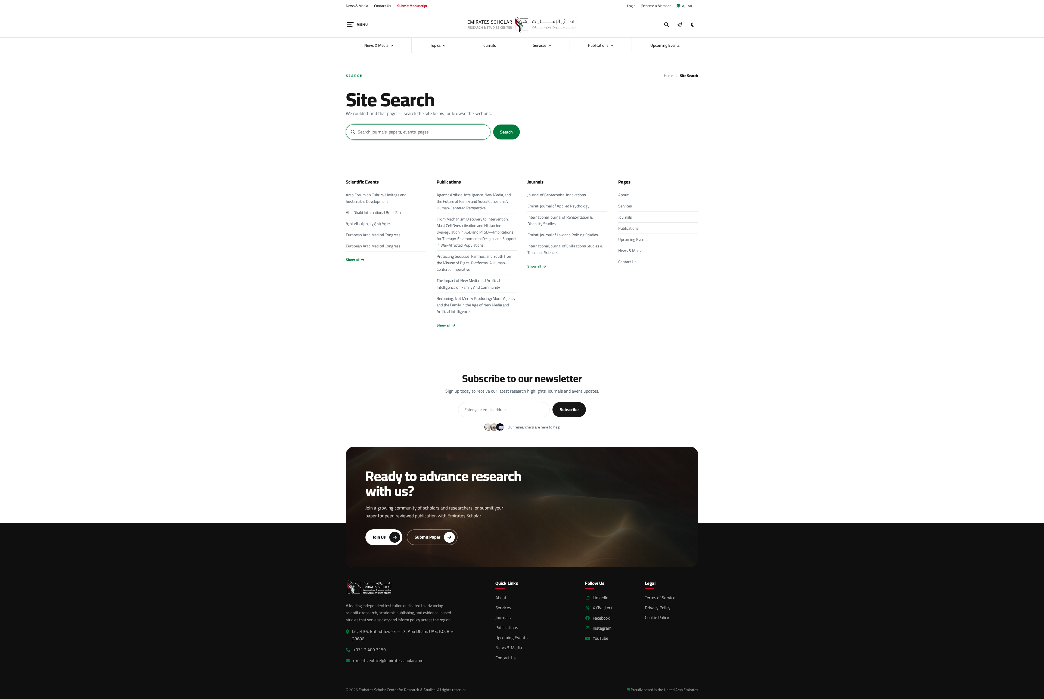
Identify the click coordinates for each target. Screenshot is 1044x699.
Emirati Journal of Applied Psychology (558, 206)
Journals (489, 45)
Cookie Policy (657, 617)
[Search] (666, 24)
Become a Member (656, 5)
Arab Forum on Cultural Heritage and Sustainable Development (376, 198)
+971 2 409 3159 (369, 649)
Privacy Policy (657, 608)
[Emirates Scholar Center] (522, 25)
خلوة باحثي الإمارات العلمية (368, 223)
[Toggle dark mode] (692, 24)
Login (631, 5)
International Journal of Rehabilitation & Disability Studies (560, 220)
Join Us (379, 537)
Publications (598, 45)
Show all (352, 260)
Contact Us (382, 5)
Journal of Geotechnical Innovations (556, 194)
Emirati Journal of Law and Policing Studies (562, 234)
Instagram (602, 628)
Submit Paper (427, 537)
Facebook (601, 618)
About (623, 194)
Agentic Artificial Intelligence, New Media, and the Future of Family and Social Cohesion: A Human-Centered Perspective (474, 201)
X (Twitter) (602, 607)
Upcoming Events (665, 45)
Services (540, 45)
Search (506, 132)
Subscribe (569, 409)
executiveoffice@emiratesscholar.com (388, 660)
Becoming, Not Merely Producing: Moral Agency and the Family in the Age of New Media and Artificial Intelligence (476, 305)
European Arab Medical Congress (373, 234)
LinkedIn (600, 597)
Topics (436, 45)
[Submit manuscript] (679, 24)
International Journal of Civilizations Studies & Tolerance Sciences (565, 249)
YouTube (600, 638)
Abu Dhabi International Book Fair (374, 212)
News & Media (357, 5)
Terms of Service (660, 598)
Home (668, 76)
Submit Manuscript (412, 5)
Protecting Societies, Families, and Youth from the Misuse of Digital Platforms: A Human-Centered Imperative (474, 263)
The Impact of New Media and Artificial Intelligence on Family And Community (468, 284)
